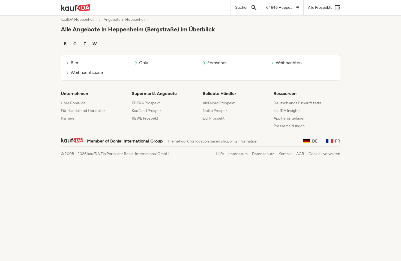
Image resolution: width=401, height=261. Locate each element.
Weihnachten (289, 62)
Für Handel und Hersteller (83, 110)
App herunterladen (290, 118)
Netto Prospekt (216, 110)
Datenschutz (263, 154)
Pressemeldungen (289, 126)
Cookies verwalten (324, 154)
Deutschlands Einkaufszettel (298, 103)
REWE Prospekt (145, 118)
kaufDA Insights (287, 110)
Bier (74, 62)
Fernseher (217, 62)
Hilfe (220, 154)
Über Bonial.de (73, 103)
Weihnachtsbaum (87, 72)
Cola (143, 62)
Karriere (67, 118)
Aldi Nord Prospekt (219, 103)
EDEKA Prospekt (146, 103)
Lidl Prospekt (214, 118)
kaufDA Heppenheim (79, 20)
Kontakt (285, 154)
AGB (300, 154)
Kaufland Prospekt (147, 110)
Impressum (238, 154)
